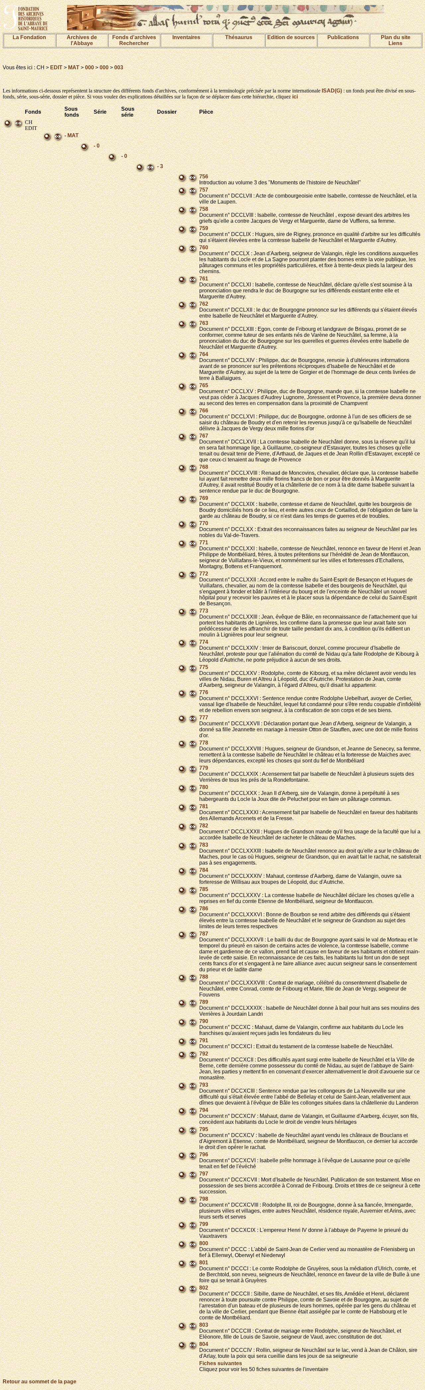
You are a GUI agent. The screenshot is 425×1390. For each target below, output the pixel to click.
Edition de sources (291, 37)
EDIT (56, 67)
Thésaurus (238, 37)
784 (203, 870)
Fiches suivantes (220, 1363)
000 (89, 67)
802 (203, 1288)
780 (203, 787)
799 (203, 1224)
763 (203, 323)
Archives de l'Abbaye (82, 40)
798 (203, 1199)
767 (203, 436)
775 (203, 667)
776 (203, 692)
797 (203, 1174)
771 (203, 542)
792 (203, 1054)
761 (203, 278)
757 (203, 190)
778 (203, 743)
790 (203, 1021)
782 (203, 825)
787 (203, 934)
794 (203, 1110)
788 (203, 977)
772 (203, 573)
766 (203, 410)
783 (203, 845)
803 (203, 1325)
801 (203, 1262)
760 (203, 247)
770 (203, 523)
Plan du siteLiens (395, 40)
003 (118, 67)
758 (203, 209)
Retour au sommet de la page (39, 1381)
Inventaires (186, 37)
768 (203, 467)
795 (203, 1129)
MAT (73, 67)
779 (203, 768)
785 (203, 889)
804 (203, 1344)
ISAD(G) (332, 90)
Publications (343, 37)
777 (203, 717)
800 (203, 1243)
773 (203, 611)
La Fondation (29, 37)
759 (203, 228)
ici (295, 96)
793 (203, 1085)
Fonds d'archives (134, 37)
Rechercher (134, 43)
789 (203, 1002)
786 (203, 908)
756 (203, 176)
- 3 (160, 166)
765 (203, 385)
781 (203, 806)
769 (203, 498)
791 (203, 1040)
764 (203, 354)
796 (203, 1154)
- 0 (97, 146)
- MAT (71, 135)
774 (203, 642)
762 (203, 304)
